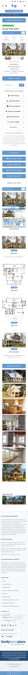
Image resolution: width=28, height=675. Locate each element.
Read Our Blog (6, 597)
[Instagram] (17, 1)
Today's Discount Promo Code (10, 600)
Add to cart (14, 78)
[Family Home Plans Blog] (25, 1)
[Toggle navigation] (23, 33)
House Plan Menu (8, 33)
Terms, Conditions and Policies (11, 590)
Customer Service (7, 584)
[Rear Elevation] (14, 340)
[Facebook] (15, 1)
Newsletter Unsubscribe (9, 603)
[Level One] (14, 274)
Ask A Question (14, 164)
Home (2, 14)
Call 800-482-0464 (14, 11)
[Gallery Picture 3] (14, 406)
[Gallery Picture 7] (14, 473)
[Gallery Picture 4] (14, 423)
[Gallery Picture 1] (14, 376)
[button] (4, 506)
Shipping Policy (6, 587)
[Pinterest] (12, 1)
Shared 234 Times (15, 170)
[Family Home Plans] (14, 6)
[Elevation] (14, 49)
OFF (18, 61)
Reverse (14, 250)
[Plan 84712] (14, 500)
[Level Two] (14, 309)
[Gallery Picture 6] (14, 455)
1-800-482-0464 (7, 620)
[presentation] (3, 500)
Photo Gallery (15, 176)
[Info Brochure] (14, 209)
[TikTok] (23, 1)
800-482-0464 (15, 183)
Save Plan (15, 153)
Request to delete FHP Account (11, 606)
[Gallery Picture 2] (14, 391)
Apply (21, 85)
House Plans (9, 14)
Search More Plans (14, 20)
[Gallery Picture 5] (14, 439)
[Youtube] (20, 1)
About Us (5, 593)
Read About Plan (14, 158)
